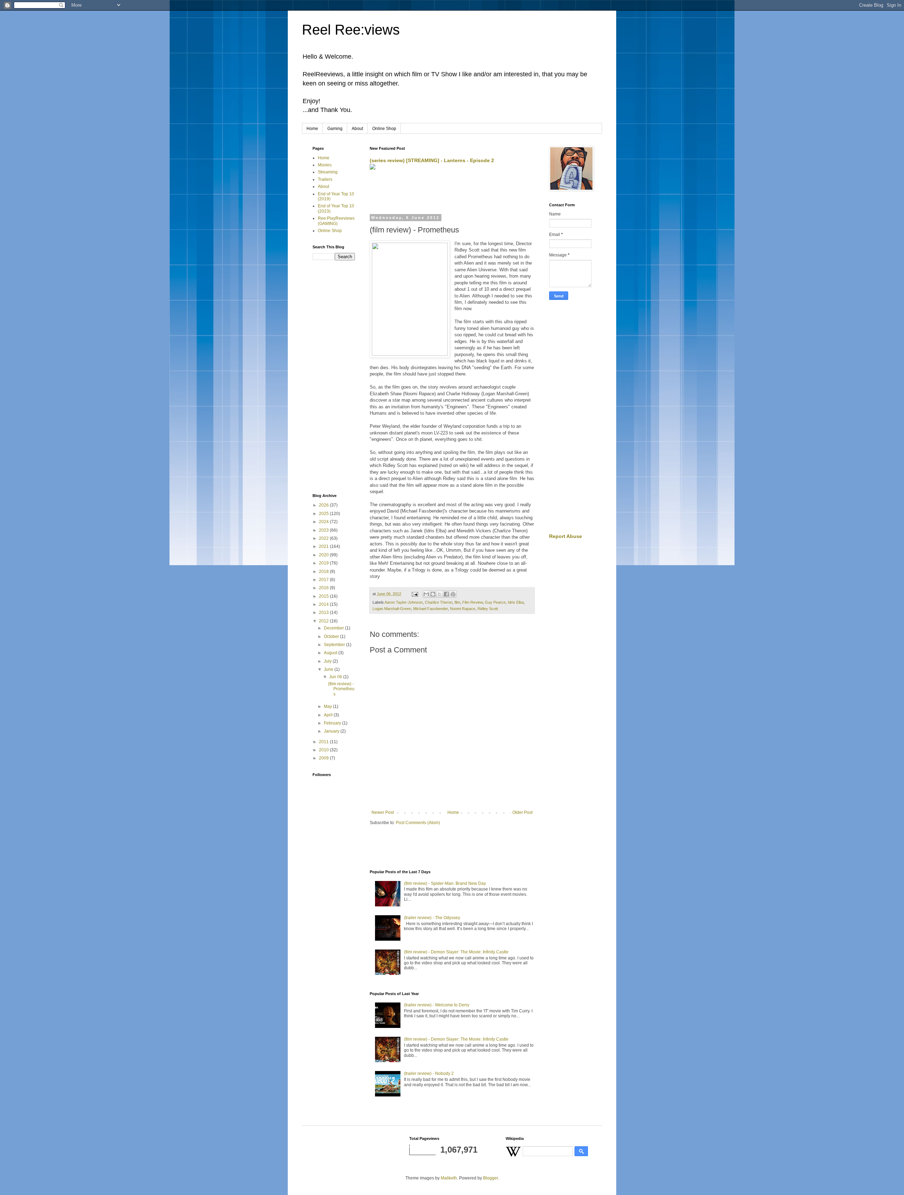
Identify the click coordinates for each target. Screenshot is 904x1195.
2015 (324, 596)
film (457, 602)
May (328, 706)
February (333, 723)
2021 (324, 546)
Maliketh (449, 1178)
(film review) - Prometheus (341, 689)
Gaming (335, 128)
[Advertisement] (452, 192)
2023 (324, 530)
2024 (324, 521)
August (331, 652)
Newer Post (382, 812)
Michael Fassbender (430, 609)
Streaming (328, 172)
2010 (324, 749)
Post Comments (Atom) (418, 822)
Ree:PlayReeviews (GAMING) (336, 221)
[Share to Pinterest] (453, 594)
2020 (324, 554)
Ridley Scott (487, 609)
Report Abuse (565, 536)
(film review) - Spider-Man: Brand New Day (445, 883)
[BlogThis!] (432, 594)
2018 (324, 571)
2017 (324, 579)
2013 (324, 612)
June (329, 669)
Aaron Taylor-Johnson (404, 602)
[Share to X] (439, 594)
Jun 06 (336, 676)
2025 (324, 513)
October (332, 636)
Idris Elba (516, 602)
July (328, 661)
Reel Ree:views (351, 29)
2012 (324, 621)
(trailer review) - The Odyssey (432, 917)
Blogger (490, 1178)
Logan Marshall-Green (392, 609)
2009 (324, 758)
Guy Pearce (495, 602)
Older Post (522, 812)
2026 (324, 505)
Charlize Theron (438, 602)
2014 (324, 604)
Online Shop (384, 128)
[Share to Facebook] (446, 594)
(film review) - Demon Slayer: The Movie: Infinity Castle (456, 952)
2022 (324, 538)
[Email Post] (414, 594)
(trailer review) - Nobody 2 (429, 1073)
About (357, 128)
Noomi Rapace (462, 609)
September (335, 644)
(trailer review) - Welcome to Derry (436, 1004)
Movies (325, 164)
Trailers (325, 179)
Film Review (472, 602)
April (329, 714)
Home (312, 128)
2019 (324, 563)
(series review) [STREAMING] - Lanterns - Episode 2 (432, 160)
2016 (324, 587)
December (334, 628)
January (332, 731)
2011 (324, 741)
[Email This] (426, 594)
